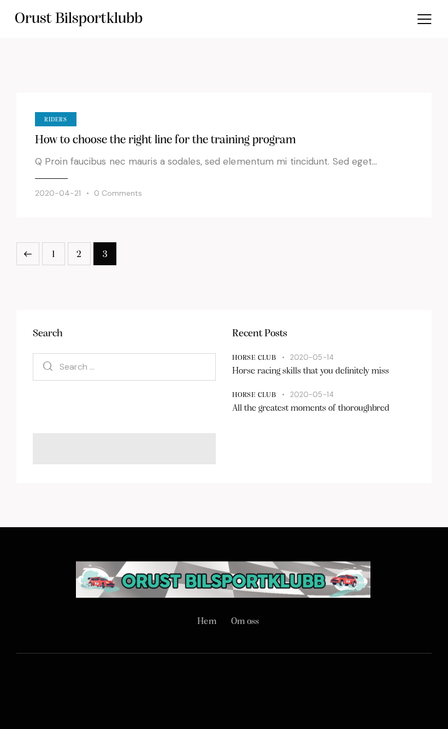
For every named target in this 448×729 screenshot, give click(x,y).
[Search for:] (124, 366)
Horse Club (254, 357)
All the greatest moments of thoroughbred (311, 408)
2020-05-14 (312, 357)
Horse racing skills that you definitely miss (310, 371)
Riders (55, 120)
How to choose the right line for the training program (165, 140)
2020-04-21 (58, 193)
